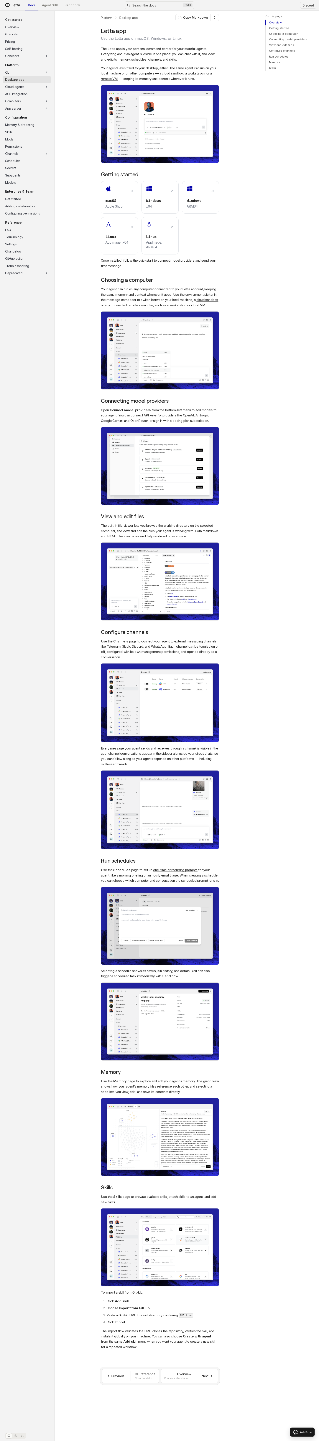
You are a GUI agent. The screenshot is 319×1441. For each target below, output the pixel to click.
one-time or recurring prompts (175, 870)
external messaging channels (195, 641)
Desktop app (128, 18)
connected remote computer (132, 305)
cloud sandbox (172, 73)
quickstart (145, 260)
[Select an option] (214, 17)
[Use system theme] (9, 1435)
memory (189, 1081)
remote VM (109, 79)
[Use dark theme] (22, 1435)
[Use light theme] (15, 1435)
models (207, 410)
